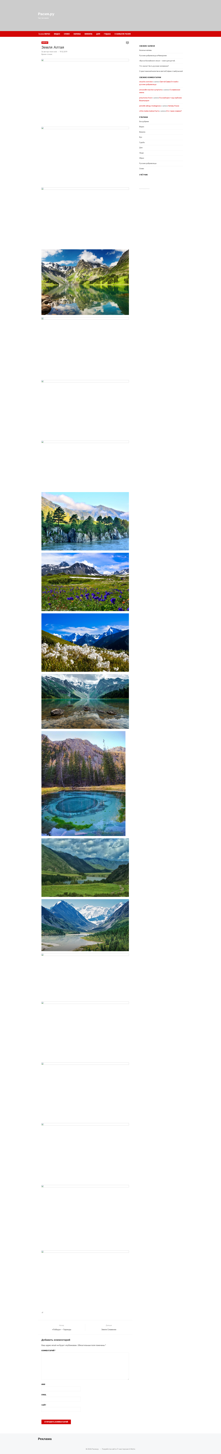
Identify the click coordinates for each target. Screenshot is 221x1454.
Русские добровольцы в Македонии (153, 56)
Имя (43, 1384)
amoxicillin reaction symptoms (150, 90)
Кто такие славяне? (174, 111)
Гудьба (107, 34)
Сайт (43, 1405)
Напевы (77, 34)
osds (55, 52)
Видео (57, 34)
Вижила (88, 34)
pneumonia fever (145, 98)
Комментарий (48, 1351)
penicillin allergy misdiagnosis (150, 106)
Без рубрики (144, 122)
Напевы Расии (173, 106)
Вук (140, 137)
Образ (47, 34)
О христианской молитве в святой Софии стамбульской (161, 71)
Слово (67, 34)
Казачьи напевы (145, 50)
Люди (141, 153)
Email (43, 1395)
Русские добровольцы (148, 163)
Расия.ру (46, 14)
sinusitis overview (146, 82)
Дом (98, 34)
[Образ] (176, 34)
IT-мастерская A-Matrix (126, 1449)
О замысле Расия (123, 34)
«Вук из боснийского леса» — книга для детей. (157, 61)
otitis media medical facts (149, 111)
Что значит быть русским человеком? (154, 66)
